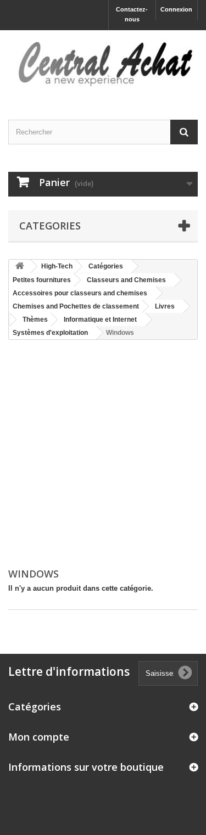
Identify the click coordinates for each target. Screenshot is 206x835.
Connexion (176, 9)
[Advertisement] (103, 455)
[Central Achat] (103, 65)
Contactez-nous (132, 14)
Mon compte (38, 736)
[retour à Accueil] (19, 266)
